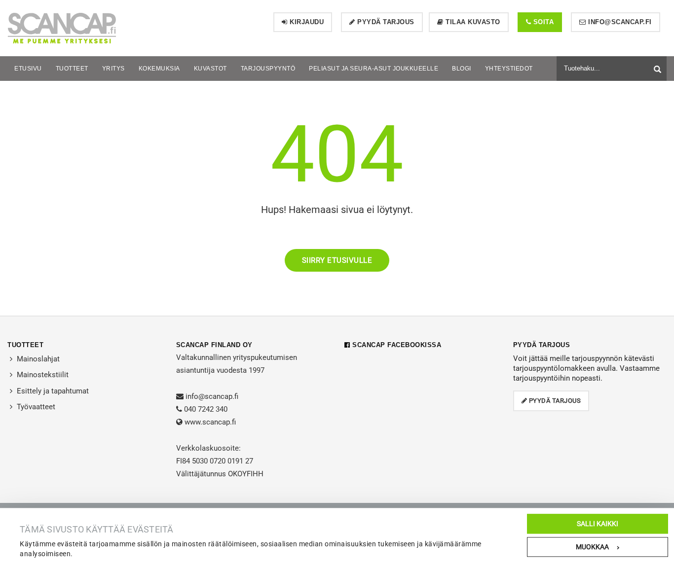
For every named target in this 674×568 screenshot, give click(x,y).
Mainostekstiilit (43, 374)
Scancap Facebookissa (395, 345)
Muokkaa (592, 547)
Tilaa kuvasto (472, 22)
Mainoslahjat (38, 359)
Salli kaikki (597, 524)
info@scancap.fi (619, 22)
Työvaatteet (36, 406)
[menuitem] (28, 68)
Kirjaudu (306, 22)
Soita (542, 22)
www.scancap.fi (210, 422)
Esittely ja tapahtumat (53, 391)
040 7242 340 (205, 409)
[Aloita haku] (659, 67)
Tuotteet (25, 345)
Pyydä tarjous (384, 22)
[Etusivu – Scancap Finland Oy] (61, 27)
